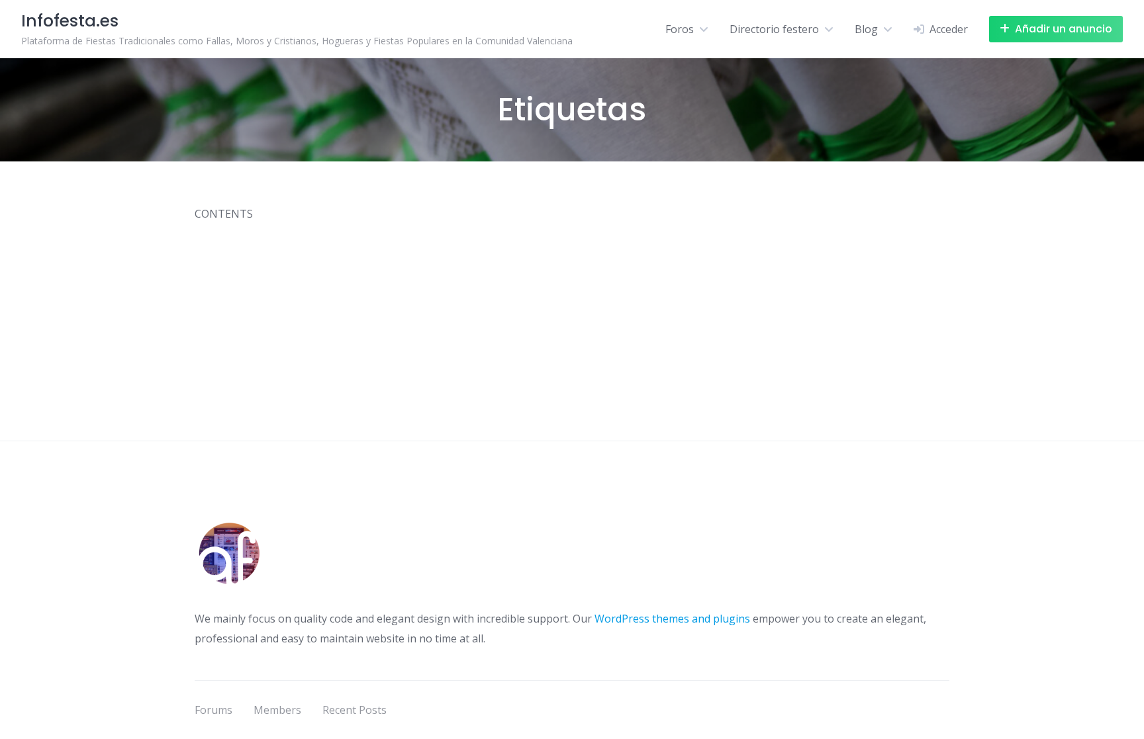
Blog (866, 29)
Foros (679, 29)
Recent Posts (354, 710)
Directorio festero (774, 29)
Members (277, 710)
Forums (213, 710)
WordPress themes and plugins (672, 618)
